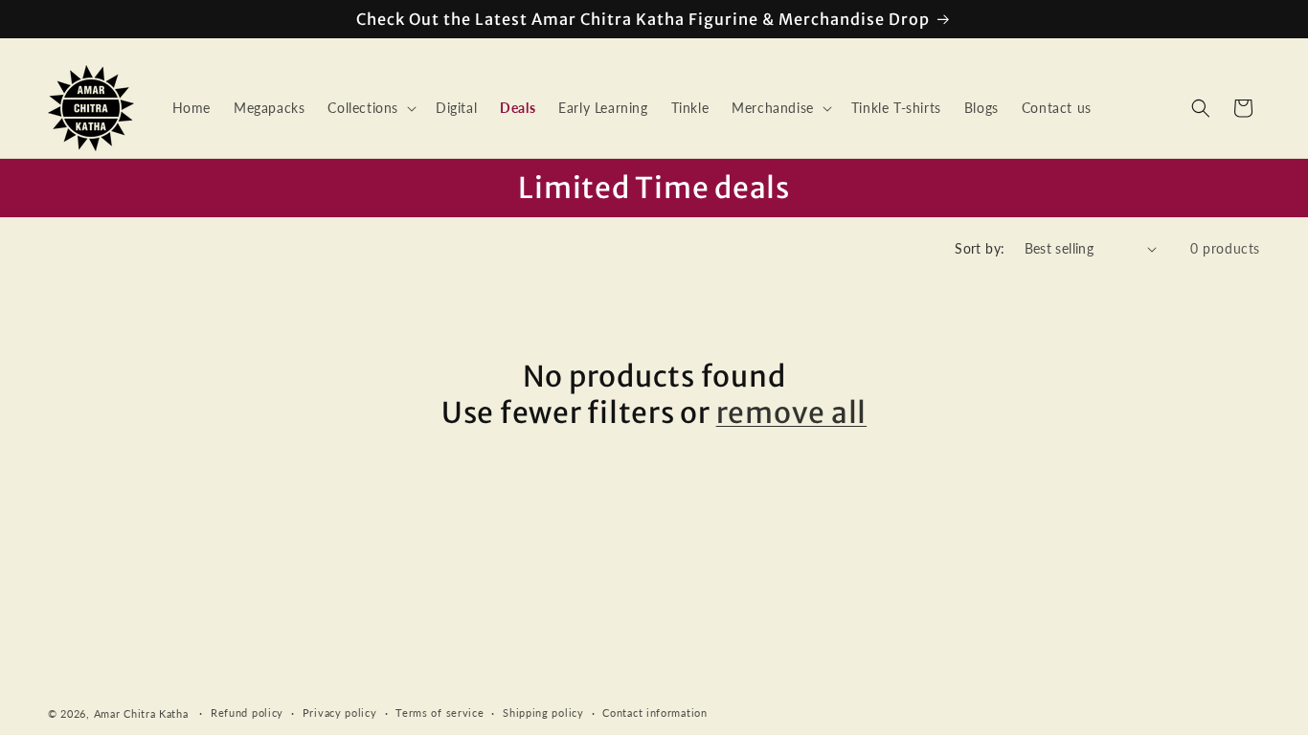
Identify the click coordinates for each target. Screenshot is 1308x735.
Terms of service (439, 712)
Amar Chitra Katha (141, 713)
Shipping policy (543, 712)
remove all (792, 413)
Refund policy (247, 712)
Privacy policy (340, 712)
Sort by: (979, 248)
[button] (370, 108)
